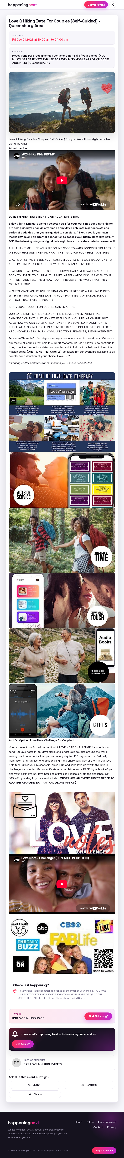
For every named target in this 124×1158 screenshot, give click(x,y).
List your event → (104, 1150)
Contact (98, 1127)
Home (78, 1122)
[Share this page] (112, 4)
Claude (38, 1094)
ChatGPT (37, 1084)
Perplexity (91, 1084)
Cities (90, 1122)
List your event (96, 4)
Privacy (111, 1127)
